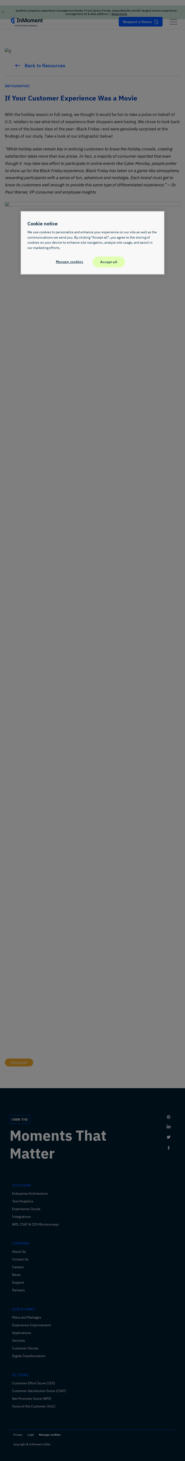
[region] (92, 243)
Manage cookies (69, 261)
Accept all (108, 262)
